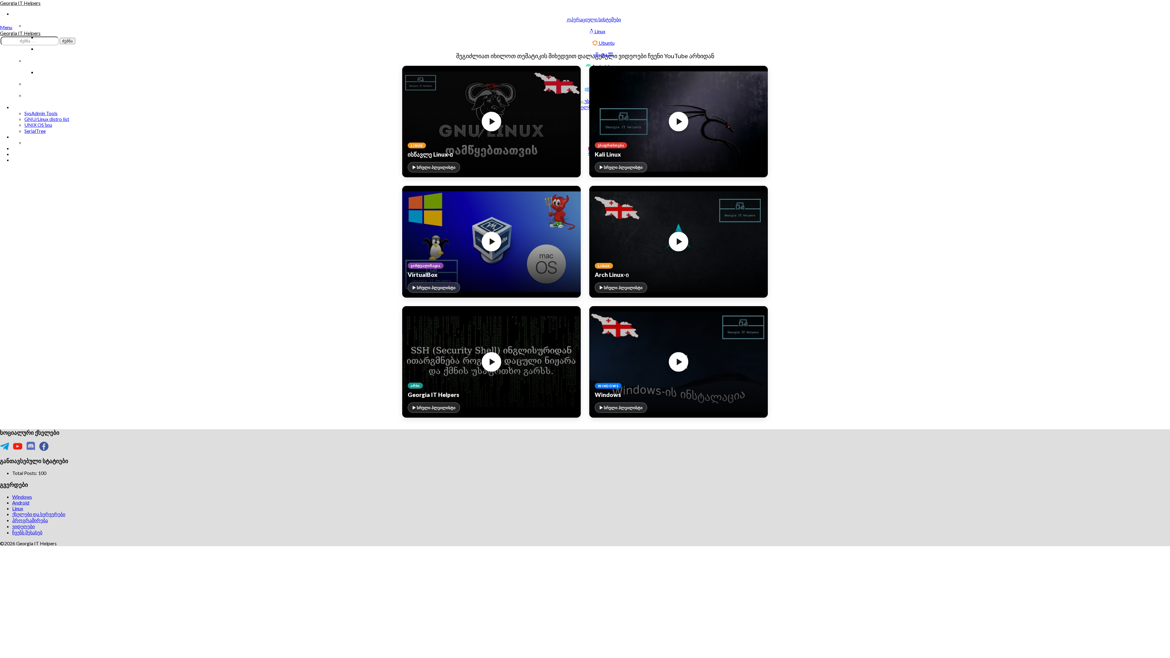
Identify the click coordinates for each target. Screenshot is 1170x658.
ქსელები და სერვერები (38, 514)
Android (20, 502)
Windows (22, 497)
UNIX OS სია (38, 125)
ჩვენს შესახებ (27, 532)
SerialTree (35, 131)
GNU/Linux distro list (46, 119)
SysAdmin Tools (41, 113)
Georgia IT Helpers (20, 3)
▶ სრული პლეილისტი (434, 167)
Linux (17, 508)
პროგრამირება (30, 520)
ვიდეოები (23, 526)
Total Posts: (25, 473)
